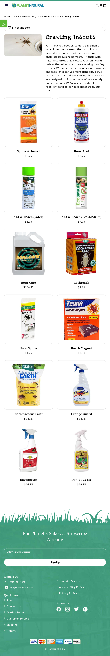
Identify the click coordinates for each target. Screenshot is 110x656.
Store (16, 16)
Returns (12, 630)
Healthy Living (29, 16)
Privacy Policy (68, 593)
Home (7, 16)
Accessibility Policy (71, 587)
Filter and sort (21, 27)
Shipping (12, 624)
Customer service (18, 618)
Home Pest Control (49, 16)
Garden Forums (16, 612)
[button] (6, 5)
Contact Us (14, 606)
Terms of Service (69, 581)
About (11, 600)
